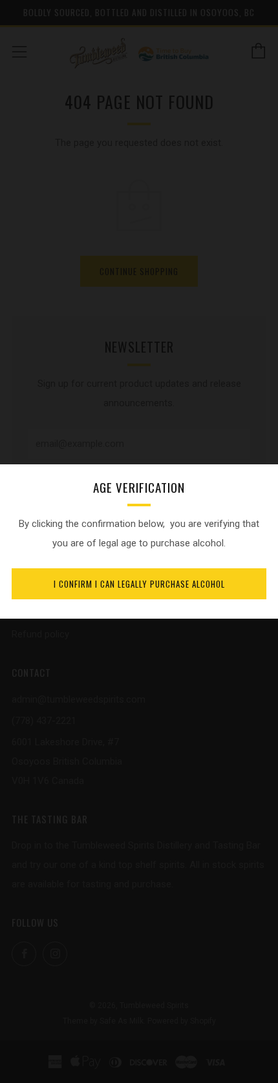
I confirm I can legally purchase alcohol (139, 583)
